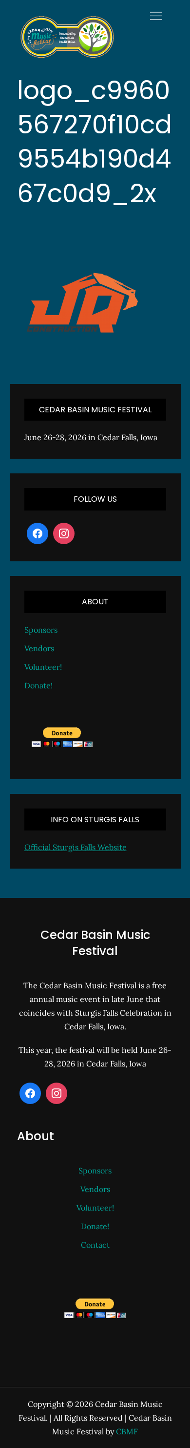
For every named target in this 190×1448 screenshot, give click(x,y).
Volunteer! (43, 667)
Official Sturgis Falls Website (75, 847)
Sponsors (40, 630)
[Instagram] (64, 533)
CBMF (127, 1431)
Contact (95, 1245)
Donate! (38, 685)
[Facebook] (37, 533)
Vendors (39, 648)
